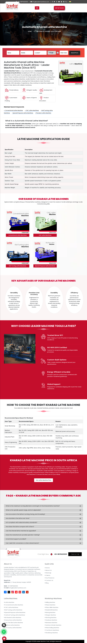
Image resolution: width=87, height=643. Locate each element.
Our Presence (49, 578)
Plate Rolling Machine (52, 627)
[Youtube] (59, 2)
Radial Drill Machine (51, 610)
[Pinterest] (61, 2)
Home (30, 31)
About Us (48, 570)
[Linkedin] (63, 2)
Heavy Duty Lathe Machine (13, 620)
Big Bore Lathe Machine (12, 625)
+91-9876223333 (22, 2)
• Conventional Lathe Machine (13, 110)
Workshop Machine (51, 633)
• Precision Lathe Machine (43, 113)
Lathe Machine (9, 602)
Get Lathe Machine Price (43, 480)
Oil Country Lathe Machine (13, 627)
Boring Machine (50, 612)
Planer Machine (50, 605)
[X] (54, 2)
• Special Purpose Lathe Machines (22, 113)
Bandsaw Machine (51, 622)
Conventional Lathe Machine (14, 605)
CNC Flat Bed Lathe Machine (14, 622)
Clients (47, 575)
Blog (47, 583)
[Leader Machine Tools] (12, 8)
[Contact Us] (4, 624)
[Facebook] (52, 2)
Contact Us (49, 580)
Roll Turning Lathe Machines (13, 610)
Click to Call (75, 554)
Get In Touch (59, 8)
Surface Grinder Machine (53, 625)
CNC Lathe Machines (11, 607)
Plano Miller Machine (51, 607)
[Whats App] (4, 632)
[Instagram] (56, 2)
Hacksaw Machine (51, 620)
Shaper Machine (50, 615)
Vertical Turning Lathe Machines (15, 615)
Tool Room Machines (52, 630)
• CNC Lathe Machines (32, 110)
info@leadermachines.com (40, 2)
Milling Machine (50, 602)
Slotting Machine (50, 617)
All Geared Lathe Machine (13, 617)
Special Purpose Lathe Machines (15, 612)
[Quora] (66, 2)
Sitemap (48, 573)
